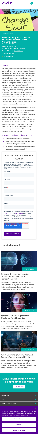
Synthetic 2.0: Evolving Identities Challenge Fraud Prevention (15, 316)
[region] (19, 420)
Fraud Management (8, 53)
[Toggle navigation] (35, 3)
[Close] (36, 408)
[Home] (6, 3)
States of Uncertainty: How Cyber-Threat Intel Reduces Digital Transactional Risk (16, 276)
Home (4, 33)
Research (10, 33)
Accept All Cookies (19, 430)
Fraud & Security (19, 51)
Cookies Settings (19, 419)
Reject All (19, 424)
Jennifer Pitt (12, 46)
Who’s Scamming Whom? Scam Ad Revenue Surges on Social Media (17, 356)
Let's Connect (19, 386)
